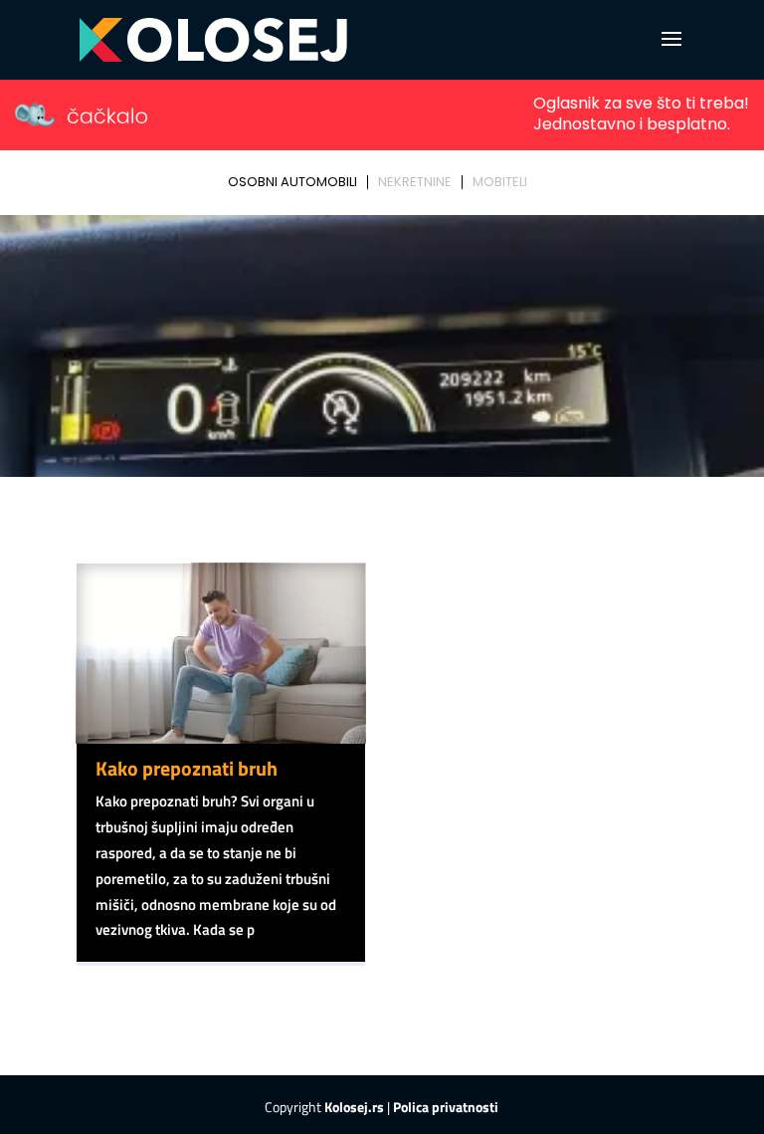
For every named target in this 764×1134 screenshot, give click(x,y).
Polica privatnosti (445, 1106)
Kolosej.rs (354, 1106)
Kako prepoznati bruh (187, 768)
